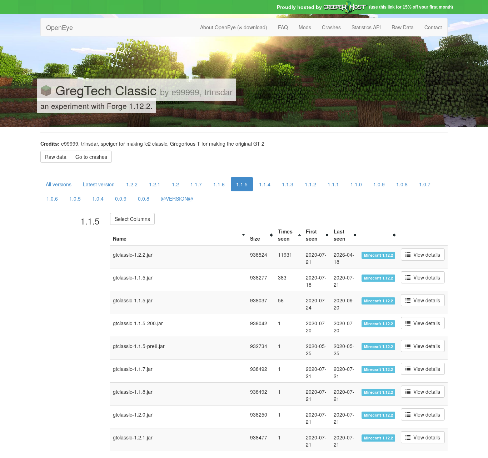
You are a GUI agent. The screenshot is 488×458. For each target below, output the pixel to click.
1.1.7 (196, 184)
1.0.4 (98, 198)
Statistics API (366, 27)
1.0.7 (424, 184)
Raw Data (403, 27)
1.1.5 (242, 184)
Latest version (99, 184)
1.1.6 (219, 184)
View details (425, 254)
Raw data (55, 156)
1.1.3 (287, 184)
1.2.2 (132, 184)
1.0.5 (75, 198)
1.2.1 (154, 184)
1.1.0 (356, 184)
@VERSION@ (177, 198)
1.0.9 (379, 184)
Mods (305, 27)
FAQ (283, 27)
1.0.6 (52, 198)
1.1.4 (264, 184)
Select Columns (132, 218)
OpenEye (59, 27)
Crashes (331, 27)
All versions (58, 184)
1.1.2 (310, 184)
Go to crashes (91, 156)
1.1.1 (333, 184)
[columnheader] (178, 235)
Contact (433, 27)
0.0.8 (143, 198)
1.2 (175, 184)
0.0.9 (120, 198)
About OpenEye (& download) (233, 27)
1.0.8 (402, 184)
